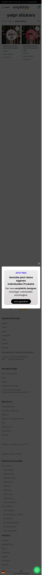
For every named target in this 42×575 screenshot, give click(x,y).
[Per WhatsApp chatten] (37, 570)
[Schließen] (39, 264)
